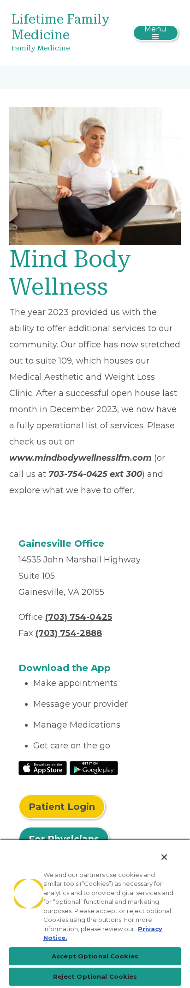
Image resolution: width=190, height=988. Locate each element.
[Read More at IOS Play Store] (42, 767)
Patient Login (62, 806)
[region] (95, 913)
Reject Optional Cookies (95, 976)
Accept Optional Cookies (95, 956)
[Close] (164, 857)
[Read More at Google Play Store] (94, 767)
